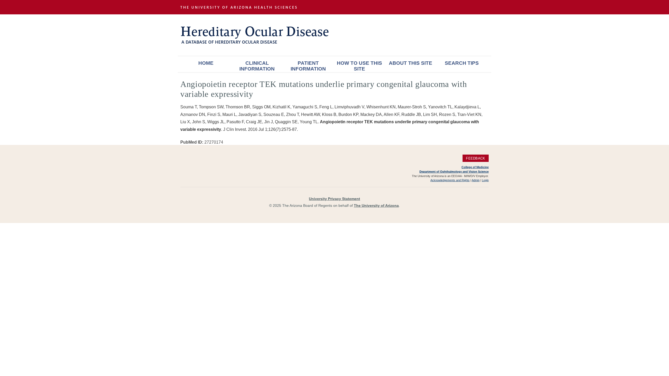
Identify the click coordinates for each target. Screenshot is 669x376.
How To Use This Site (359, 66)
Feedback (475, 158)
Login (485, 180)
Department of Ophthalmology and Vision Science (454, 171)
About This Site (410, 63)
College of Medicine (475, 167)
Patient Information (308, 66)
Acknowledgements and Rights (450, 180)
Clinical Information (257, 66)
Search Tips (462, 63)
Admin (476, 180)
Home (206, 63)
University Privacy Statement (334, 199)
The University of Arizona (376, 205)
